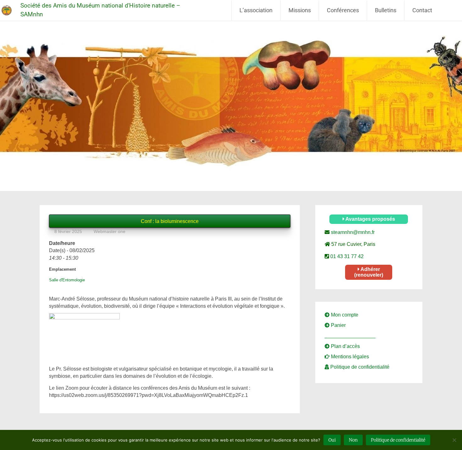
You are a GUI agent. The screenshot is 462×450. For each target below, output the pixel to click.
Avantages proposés (369, 219)
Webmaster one (109, 231)
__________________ (350, 335)
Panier (338, 325)
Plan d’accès (345, 346)
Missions (300, 10)
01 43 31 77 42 (346, 256)
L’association (255, 10)
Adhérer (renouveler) (368, 272)
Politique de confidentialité (359, 367)
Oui (332, 440)
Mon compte (344, 314)
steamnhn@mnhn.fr (352, 232)
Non (353, 440)
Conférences (343, 10)
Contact (422, 10)
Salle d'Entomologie (67, 280)
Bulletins (385, 10)
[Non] (454, 440)
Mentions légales (349, 356)
